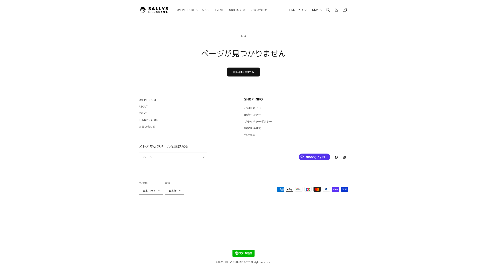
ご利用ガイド (252, 108)
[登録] (203, 156)
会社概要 (249, 135)
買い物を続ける (243, 72)
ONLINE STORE (148, 100)
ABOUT (143, 106)
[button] (187, 10)
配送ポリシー (252, 114)
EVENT (143, 113)
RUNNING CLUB (148, 120)
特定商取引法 (252, 128)
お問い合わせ (147, 126)
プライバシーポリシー (258, 121)
